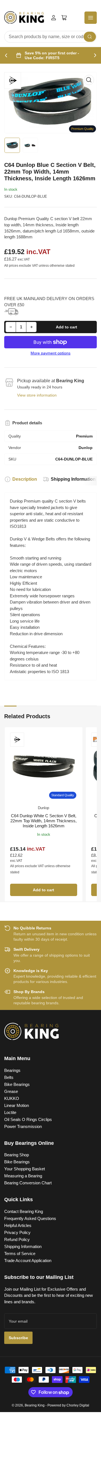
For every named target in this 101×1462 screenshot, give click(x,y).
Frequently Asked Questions (30, 1218)
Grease (11, 1091)
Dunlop (43, 808)
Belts (8, 1077)
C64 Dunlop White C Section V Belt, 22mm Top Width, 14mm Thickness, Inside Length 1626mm (43, 820)
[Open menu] (90, 17)
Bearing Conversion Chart (28, 1182)
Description (24, 479)
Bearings (12, 1070)
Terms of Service (19, 1253)
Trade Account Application (27, 1260)
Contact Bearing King (23, 1211)
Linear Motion (16, 1105)
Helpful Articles (17, 1225)
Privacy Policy (17, 1232)
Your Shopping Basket (24, 1168)
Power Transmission (23, 1126)
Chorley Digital (77, 1405)
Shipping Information (73, 479)
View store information (37, 395)
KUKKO (11, 1098)
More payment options (50, 353)
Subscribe (18, 1338)
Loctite (10, 1112)
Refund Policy (17, 1239)
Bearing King (35, 1405)
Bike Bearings (17, 1084)
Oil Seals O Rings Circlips (28, 1119)
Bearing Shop (16, 1154)
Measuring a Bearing (23, 1175)
